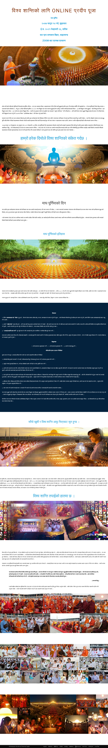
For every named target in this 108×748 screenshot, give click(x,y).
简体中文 (50, 746)
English (45, 746)
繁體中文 (56, 746)
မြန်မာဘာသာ (78, 746)
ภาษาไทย (97, 746)
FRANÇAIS (91, 746)
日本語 (61, 746)
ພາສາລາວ (71, 746)
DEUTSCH (84, 746)
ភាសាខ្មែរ (66, 746)
